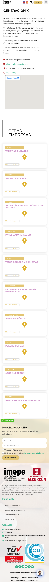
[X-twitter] (19, 566)
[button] (46, 2)
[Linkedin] (22, 566)
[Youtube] (32, 566)
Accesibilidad (33, 580)
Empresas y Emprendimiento (14, 510)
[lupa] (31, 2)
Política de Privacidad (30, 578)
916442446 (11, 73)
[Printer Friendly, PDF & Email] (7, 421)
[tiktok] (29, 566)
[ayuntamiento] (37, 474)
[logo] (14, 474)
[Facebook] (26, 566)
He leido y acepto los (24, 453)
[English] (24, 2)
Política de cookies (18, 580)
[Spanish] (27, 2)
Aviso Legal (15, 578)
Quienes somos (9, 519)
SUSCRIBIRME (10, 458)
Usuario (7, 450)
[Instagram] (16, 566)
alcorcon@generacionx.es (17, 64)
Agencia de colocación (12, 515)
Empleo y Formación (11, 506)
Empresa (18, 450)
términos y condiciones (33, 453)
